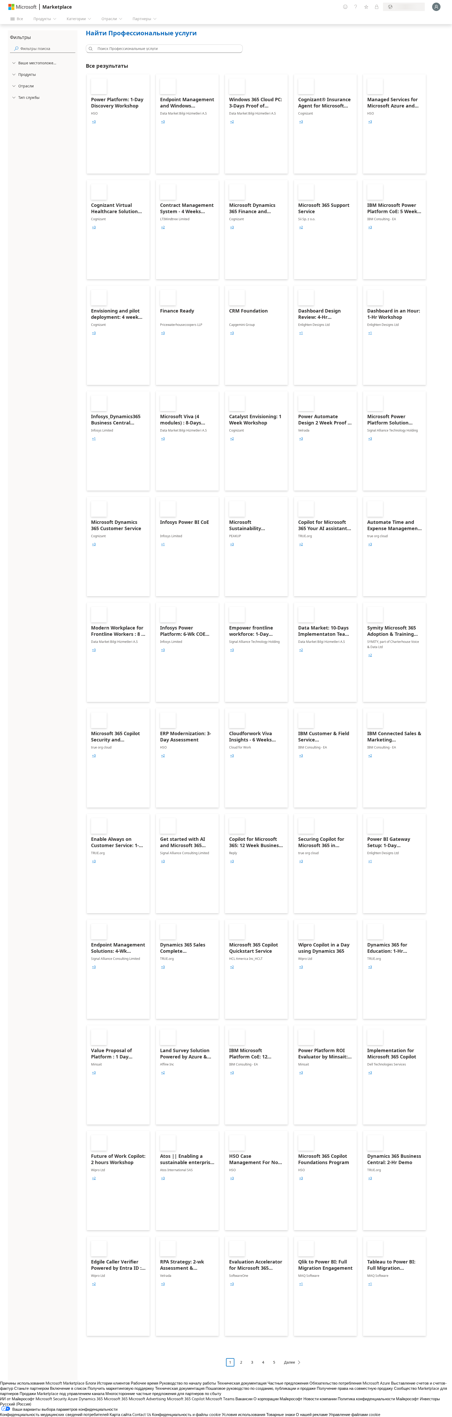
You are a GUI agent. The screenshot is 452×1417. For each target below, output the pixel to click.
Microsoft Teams (220, 1398)
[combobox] (165, 48)
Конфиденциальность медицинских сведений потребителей (54, 1414)
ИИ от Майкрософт (17, 1398)
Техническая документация (242, 1383)
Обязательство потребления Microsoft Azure (350, 1383)
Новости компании (320, 1398)
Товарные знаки (280, 1414)
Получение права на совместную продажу (355, 1388)
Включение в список (68, 1388)
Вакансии (243, 1398)
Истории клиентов (113, 1383)
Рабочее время (144, 1383)
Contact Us (141, 1414)
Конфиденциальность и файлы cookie (186, 1414)
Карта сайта (120, 1414)
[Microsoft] (22, 7)
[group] (94, 122)
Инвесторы (430, 1398)
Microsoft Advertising (147, 1398)
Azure (73, 1398)
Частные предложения (288, 1383)
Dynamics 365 (91, 1398)
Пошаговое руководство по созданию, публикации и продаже (261, 1388)
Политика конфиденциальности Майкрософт (378, 1398)
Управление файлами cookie (354, 1414)
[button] (90, 49)
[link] (118, 124)
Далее (289, 1362)
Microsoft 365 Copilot (186, 1398)
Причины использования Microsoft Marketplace (42, 1383)
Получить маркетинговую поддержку (121, 1388)
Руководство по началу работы (187, 1383)
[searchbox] (47, 48)
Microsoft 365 (116, 1398)
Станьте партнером (31, 1388)
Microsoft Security (51, 1398)
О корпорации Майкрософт (277, 1398)
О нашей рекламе (312, 1414)
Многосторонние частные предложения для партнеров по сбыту (163, 1393)
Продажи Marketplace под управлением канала (62, 1393)
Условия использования (243, 1414)
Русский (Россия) (15, 1404)
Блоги (91, 1383)
